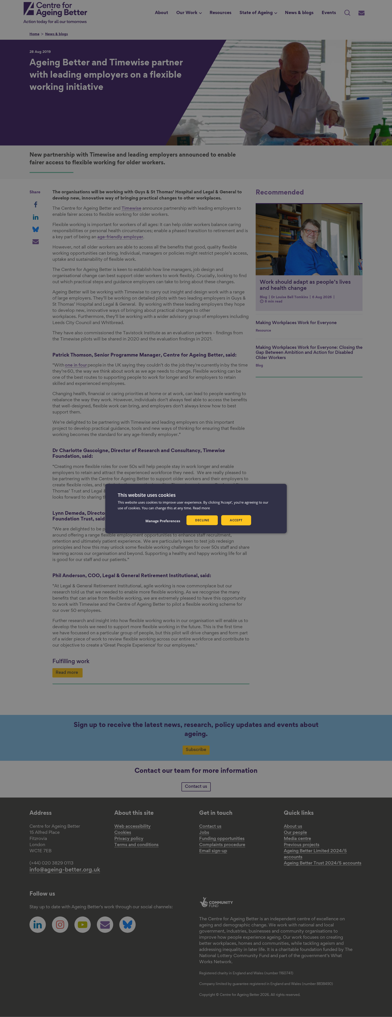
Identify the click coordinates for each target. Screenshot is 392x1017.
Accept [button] (236, 520)
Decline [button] (202, 520)
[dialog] (196, 508)
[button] (162, 521)
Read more (201, 507)
